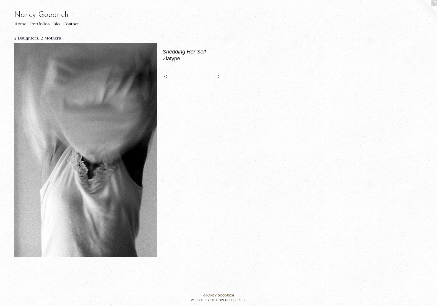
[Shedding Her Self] (85, 150)
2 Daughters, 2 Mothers (37, 38)
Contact (71, 23)
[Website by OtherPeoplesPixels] (425, 12)
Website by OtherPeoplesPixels (218, 300)
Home (20, 23)
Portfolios (40, 23)
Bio (56, 23)
